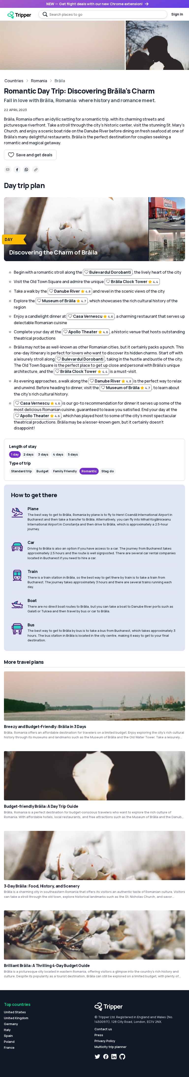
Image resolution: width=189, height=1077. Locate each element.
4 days (58, 454)
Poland (9, 1041)
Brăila (60, 80)
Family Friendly (65, 471)
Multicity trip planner (110, 1047)
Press (98, 1035)
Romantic (89, 471)
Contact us (103, 1029)
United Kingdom (16, 1018)
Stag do (107, 471)
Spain (8, 1035)
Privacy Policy (104, 1041)
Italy (7, 1030)
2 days (28, 454)
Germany (11, 1024)
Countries (13, 80)
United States (15, 1012)
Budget (42, 471)
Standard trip (21, 471)
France (9, 1047)
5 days (73, 454)
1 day (15, 454)
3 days (43, 454)
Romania (39, 80)
